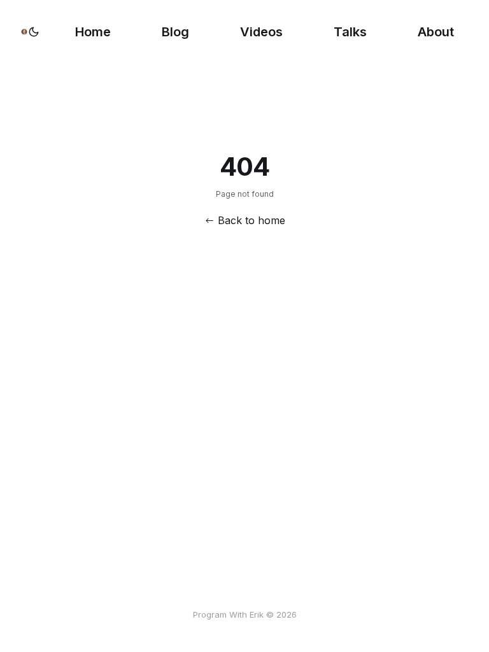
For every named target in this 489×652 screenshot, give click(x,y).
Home (93, 31)
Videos (261, 31)
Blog (175, 31)
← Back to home (244, 220)
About (436, 31)
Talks (350, 31)
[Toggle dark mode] (33, 31)
